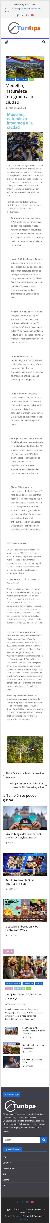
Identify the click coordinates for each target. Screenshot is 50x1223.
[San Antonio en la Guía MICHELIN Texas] (25, 854)
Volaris (6, 1179)
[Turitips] (6, 42)
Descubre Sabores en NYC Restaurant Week (22, 928)
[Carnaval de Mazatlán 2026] (11, 1062)
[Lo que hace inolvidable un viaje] (25, 967)
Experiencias (22, 79)
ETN (5, 1185)
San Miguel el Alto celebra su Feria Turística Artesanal (33, 1031)
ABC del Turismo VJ (13, 983)
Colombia (10, 79)
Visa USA (7, 1162)
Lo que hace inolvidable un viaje (23, 996)
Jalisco (39, 983)
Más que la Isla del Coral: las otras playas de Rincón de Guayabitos (27, 785)
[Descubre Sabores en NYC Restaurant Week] (25, 900)
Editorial (22, 108)
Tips (31, 79)
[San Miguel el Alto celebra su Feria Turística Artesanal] (11, 1032)
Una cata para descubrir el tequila (25, 8)
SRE (4, 1157)
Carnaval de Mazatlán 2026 (32, 1060)
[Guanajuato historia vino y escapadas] (11, 1048)
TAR (4, 1174)
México (9, 988)
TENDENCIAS (19, 988)
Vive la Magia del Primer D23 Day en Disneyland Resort (23, 835)
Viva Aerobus (9, 1168)
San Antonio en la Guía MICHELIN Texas (20, 882)
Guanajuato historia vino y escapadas (33, 1046)
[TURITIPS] (20, 1101)
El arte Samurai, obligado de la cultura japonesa (25, 775)
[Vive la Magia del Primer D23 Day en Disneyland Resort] (25, 808)
